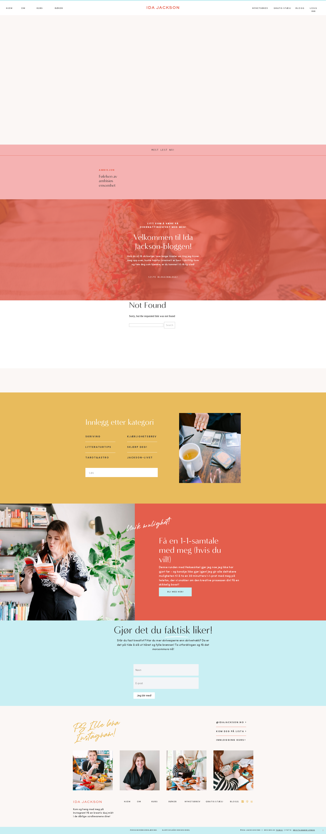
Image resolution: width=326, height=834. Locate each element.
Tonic (279, 830)
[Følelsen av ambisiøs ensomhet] (80, 177)
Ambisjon (107, 170)
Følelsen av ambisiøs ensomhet (108, 181)
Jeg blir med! (144, 695)
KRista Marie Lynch (304, 830)
